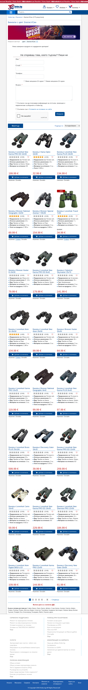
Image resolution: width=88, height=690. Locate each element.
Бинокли (19, 17)
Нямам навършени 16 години (54, 81)
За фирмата (51, 645)
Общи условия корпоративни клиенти (23, 665)
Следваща (55, 599)
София (18, 239)
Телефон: (19, 73)
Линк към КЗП (52, 629)
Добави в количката (21, 177)
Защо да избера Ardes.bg (56, 643)
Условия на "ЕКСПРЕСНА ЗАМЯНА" (22, 627)
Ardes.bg (11, 17)
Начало (9, 683)
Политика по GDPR (54, 647)
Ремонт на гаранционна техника (21, 620)
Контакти (36, 683)
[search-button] (70, 12)
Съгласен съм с (34, 109)
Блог (79, 683)
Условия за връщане (54, 620)
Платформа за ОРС (54, 625)
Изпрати (60, 114)
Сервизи (27, 683)
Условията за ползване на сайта (40, 109)
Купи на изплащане (54, 627)
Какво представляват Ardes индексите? (24, 672)
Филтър (15, 126)
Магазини (18, 683)
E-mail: (18, 65)
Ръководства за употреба (19, 670)
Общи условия (15, 663)
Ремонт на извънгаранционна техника (23, 623)
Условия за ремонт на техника (20, 625)
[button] (48, 7)
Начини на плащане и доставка (58, 623)
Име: (18, 59)
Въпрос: (19, 85)
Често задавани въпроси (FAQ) (21, 667)
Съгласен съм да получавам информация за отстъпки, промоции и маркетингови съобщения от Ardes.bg (40, 104)
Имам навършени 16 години (34, 81)
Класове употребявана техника (21, 674)
